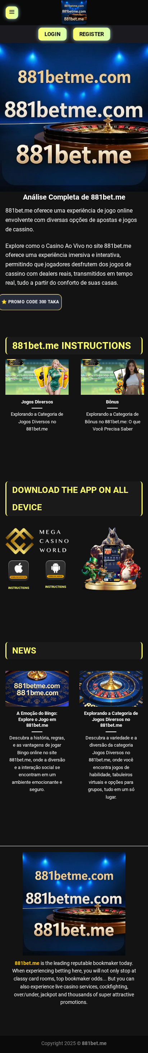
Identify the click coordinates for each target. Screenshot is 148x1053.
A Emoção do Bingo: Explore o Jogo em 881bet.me (37, 719)
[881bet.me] (74, 12)
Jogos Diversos (37, 402)
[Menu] (11, 12)
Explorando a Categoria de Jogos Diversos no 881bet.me (111, 719)
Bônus (112, 402)
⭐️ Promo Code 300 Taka (31, 301)
